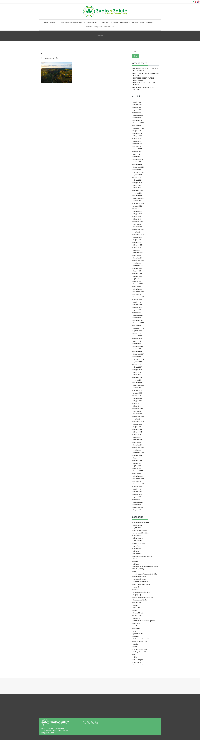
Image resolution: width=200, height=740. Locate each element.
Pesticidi (136, 636)
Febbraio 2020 (138, 284)
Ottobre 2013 (137, 481)
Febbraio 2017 (138, 377)
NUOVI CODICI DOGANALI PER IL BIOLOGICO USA (143, 79)
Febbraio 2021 (138, 253)
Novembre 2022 (138, 198)
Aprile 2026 (137, 110)
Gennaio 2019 (137, 318)
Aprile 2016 (137, 403)
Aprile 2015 (137, 434)
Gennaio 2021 (137, 255)
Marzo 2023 (137, 188)
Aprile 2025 (137, 138)
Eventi (135, 605)
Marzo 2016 (137, 406)
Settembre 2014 (138, 453)
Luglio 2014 (137, 458)
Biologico (136, 564)
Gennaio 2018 (137, 349)
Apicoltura (136, 546)
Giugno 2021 (137, 242)
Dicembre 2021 (138, 227)
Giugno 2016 (137, 398)
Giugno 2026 (137, 105)
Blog (134, 571)
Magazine (136, 618)
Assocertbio (137, 548)
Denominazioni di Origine (141, 592)
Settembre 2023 (138, 172)
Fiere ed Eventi (138, 613)
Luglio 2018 (137, 333)
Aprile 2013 (137, 497)
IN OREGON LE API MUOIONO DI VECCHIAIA (143, 88)
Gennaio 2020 (137, 286)
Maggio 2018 (137, 338)
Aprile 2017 (137, 372)
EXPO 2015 (137, 608)
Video (135, 657)
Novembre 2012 (138, 507)
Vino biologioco (138, 662)
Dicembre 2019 (138, 289)
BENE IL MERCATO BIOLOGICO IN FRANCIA (144, 84)
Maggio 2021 (137, 245)
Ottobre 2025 (137, 125)
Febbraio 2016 (138, 408)
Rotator (135, 644)
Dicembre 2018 (138, 320)
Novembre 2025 (138, 123)
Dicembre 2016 (138, 382)
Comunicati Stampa (139, 576)
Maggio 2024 (137, 151)
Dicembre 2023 (138, 164)
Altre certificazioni (139, 543)
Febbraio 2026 (138, 115)
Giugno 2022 (137, 211)
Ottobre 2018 (137, 325)
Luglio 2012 (137, 510)
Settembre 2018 (138, 328)
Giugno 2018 (137, 336)
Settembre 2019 (138, 297)
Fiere (135, 610)
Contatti (89, 27)
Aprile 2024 (137, 154)
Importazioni (137, 615)
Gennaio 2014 (137, 473)
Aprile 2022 (137, 216)
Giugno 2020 (137, 273)
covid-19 (136, 587)
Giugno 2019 (137, 305)
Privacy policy (45, 733)
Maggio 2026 (137, 107)
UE (134, 654)
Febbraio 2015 (138, 440)
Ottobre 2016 (137, 388)
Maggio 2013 (137, 494)
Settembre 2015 (138, 421)
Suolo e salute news (147, 22)
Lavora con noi (109, 27)
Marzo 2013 (137, 499)
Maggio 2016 (137, 401)
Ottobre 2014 (137, 450)
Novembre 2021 (138, 229)
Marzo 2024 (137, 156)
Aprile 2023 (137, 185)
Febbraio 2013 (138, 502)
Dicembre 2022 (138, 195)
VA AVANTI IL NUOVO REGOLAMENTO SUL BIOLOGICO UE (145, 70)
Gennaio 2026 (137, 118)
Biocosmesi (137, 554)
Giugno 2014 (137, 460)
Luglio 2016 (137, 395)
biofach (135, 561)
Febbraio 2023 (138, 190)
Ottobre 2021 (137, 232)
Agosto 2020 (137, 268)
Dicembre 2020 (138, 258)
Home (46, 22)
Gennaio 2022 (137, 224)
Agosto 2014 (137, 455)
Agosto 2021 (137, 237)
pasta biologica (138, 634)
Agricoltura (137, 528)
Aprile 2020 (137, 279)
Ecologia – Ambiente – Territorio (143, 597)
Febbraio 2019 (138, 315)
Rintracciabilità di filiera (140, 641)
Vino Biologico (138, 660)
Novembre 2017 (138, 354)
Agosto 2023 (137, 175)
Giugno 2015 (137, 429)
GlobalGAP (104, 22)
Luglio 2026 (137, 102)
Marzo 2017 (137, 375)
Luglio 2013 (137, 489)
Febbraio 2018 (138, 346)
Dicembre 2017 (138, 351)
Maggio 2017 (137, 369)
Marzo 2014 (137, 468)
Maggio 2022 (137, 214)
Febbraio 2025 (138, 144)
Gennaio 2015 (137, 442)
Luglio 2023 (137, 177)
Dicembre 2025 (138, 120)
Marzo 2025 (137, 141)
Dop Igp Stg (137, 595)
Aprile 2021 (137, 247)
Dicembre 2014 (138, 445)
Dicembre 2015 (138, 414)
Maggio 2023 (137, 182)
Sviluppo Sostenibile (140, 652)
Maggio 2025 (137, 136)
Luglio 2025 (137, 131)
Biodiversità (137, 559)
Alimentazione (138, 538)
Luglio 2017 (137, 364)
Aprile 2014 (137, 466)
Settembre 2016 (138, 390)
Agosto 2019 (137, 299)
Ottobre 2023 (137, 169)
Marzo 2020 (137, 281)
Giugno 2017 (137, 367)
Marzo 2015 (137, 437)
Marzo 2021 (137, 250)
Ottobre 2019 (137, 294)
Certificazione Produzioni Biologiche (71, 22)
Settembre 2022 (138, 203)
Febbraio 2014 (138, 471)
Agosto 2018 (137, 331)
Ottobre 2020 (137, 263)
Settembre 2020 (138, 266)
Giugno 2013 (137, 492)
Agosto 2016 (137, 393)
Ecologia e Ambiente (140, 600)
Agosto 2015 (137, 424)
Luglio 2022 (137, 208)
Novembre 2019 (138, 292)
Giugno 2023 (137, 180)
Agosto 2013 (137, 486)
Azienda (53, 22)
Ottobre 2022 (137, 201)
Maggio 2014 (137, 463)
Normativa (136, 623)
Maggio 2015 (137, 432)
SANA (135, 647)
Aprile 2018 (137, 341)
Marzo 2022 (137, 219)
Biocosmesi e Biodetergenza (142, 556)
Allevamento (137, 541)
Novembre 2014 (138, 447)
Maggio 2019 (137, 307)
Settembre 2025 (138, 128)
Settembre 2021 (138, 234)
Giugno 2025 (137, 133)
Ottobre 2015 (137, 419)
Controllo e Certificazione (141, 582)
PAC (134, 631)
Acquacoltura (137, 525)
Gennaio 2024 (137, 162)
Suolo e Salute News (140, 649)
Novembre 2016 (138, 385)
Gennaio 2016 (137, 411)
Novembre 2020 (138, 260)
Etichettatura (137, 602)
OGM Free (136, 628)
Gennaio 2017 (137, 380)
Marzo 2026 (137, 112)
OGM (135, 626)
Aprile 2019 (137, 310)
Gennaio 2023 (137, 193)
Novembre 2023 (138, 167)
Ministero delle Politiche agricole (144, 621)
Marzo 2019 (137, 312)
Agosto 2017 (137, 362)
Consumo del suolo (139, 579)
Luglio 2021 (137, 240)
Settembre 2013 (138, 484)
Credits (51, 733)
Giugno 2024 (137, 149)
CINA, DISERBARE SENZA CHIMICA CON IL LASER (146, 74)
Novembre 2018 (138, 323)
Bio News (136, 551)
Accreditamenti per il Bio (141, 522)
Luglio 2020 (137, 271)
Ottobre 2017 (137, 356)
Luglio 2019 (137, 302)
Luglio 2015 (137, 427)
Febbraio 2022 (138, 221)
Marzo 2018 (137, 343)
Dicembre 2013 (138, 476)
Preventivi (135, 22)
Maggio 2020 (137, 276)
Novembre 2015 (138, 416)
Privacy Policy (98, 27)
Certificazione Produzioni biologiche (145, 574)
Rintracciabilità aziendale (141, 639)
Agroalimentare (138, 535)
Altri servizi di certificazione (119, 22)
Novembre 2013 (138, 479)
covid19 (136, 589)
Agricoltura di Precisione (141, 533)
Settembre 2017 (138, 359)
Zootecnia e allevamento (141, 665)
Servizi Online (92, 22)
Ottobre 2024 (137, 146)
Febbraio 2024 (138, 159)
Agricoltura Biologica (140, 530)
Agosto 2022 (137, 206)
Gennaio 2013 (137, 505)
